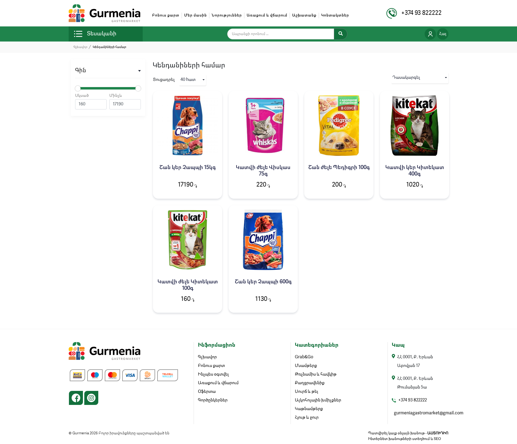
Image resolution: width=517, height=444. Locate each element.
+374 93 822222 (412, 400)
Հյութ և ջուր (307, 417)
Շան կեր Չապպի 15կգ (187, 167)
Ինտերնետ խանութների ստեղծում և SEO (404, 439)
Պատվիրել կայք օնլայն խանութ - (408, 433)
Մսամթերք (306, 366)
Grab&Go (304, 357)
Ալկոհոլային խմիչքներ (318, 400)
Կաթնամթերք (309, 409)
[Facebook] (76, 398)
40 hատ (187, 80)
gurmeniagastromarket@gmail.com (428, 413)
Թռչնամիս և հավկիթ (316, 374)
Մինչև (115, 96)
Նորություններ (227, 15)
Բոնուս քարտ (165, 15)
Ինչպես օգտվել (213, 374)
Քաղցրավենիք (309, 383)
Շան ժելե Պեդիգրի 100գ (339, 167)
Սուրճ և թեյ (306, 392)
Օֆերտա (207, 392)
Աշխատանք (304, 15)
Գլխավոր (80, 47)
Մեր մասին (195, 15)
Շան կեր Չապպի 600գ (263, 282)
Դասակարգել (406, 77)
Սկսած (82, 96)
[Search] (340, 34)
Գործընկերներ (213, 400)
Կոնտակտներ (335, 15)
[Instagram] (91, 398)
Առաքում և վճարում (267, 15)
